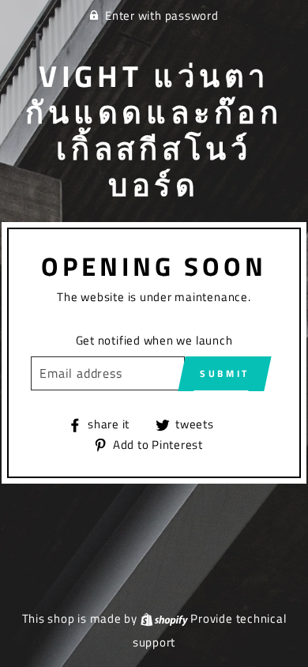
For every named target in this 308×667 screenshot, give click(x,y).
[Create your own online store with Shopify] (164, 618)
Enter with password (162, 15)
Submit (225, 373)
